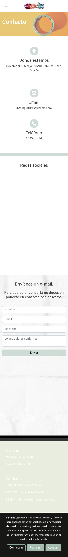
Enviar (34, 353)
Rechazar (35, 548)
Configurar (16, 548)
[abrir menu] (6, 5)
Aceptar (53, 548)
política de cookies (38, 539)
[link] (34, 6)
